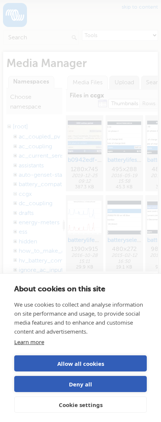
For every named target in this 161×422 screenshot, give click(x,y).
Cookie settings (81, 405)
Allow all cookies (80, 363)
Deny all (80, 384)
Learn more (29, 342)
